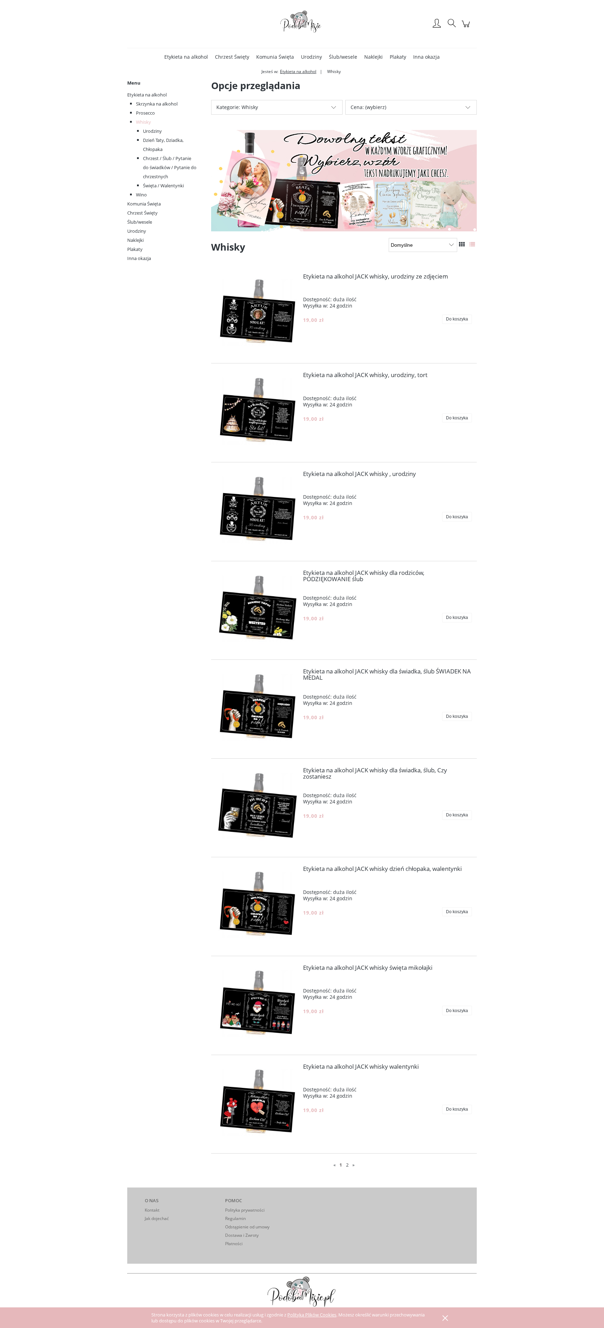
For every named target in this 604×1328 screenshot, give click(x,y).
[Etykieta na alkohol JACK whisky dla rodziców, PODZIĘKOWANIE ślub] (257, 610)
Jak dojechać (157, 1218)
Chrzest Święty (142, 213)
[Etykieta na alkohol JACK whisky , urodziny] (257, 512)
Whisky (143, 122)
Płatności (234, 1244)
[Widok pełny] (472, 244)
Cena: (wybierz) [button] (368, 107)
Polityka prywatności (245, 1210)
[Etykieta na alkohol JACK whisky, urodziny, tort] (257, 413)
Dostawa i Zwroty (242, 1235)
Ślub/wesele (139, 222)
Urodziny (152, 131)
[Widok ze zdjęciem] (462, 244)
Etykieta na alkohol (147, 95)
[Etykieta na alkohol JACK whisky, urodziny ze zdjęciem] (257, 314)
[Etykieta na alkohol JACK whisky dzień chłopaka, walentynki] (257, 906)
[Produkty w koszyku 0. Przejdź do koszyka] (467, 27)
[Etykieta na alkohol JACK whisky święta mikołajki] (257, 1005)
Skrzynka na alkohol (157, 104)
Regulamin (235, 1218)
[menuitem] (186, 56)
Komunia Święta (144, 204)
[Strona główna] (302, 24)
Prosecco (145, 113)
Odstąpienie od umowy (247, 1227)
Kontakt (152, 1210)
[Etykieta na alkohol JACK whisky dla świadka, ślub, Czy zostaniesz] (257, 808)
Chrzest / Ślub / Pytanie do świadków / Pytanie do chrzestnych (169, 167)
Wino (141, 195)
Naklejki (135, 240)
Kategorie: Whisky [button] (237, 107)
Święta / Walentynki (163, 185)
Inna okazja (139, 258)
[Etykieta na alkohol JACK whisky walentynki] (257, 1104)
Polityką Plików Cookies (311, 1315)
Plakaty (135, 249)
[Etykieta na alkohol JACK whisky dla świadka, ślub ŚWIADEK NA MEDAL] (257, 709)
